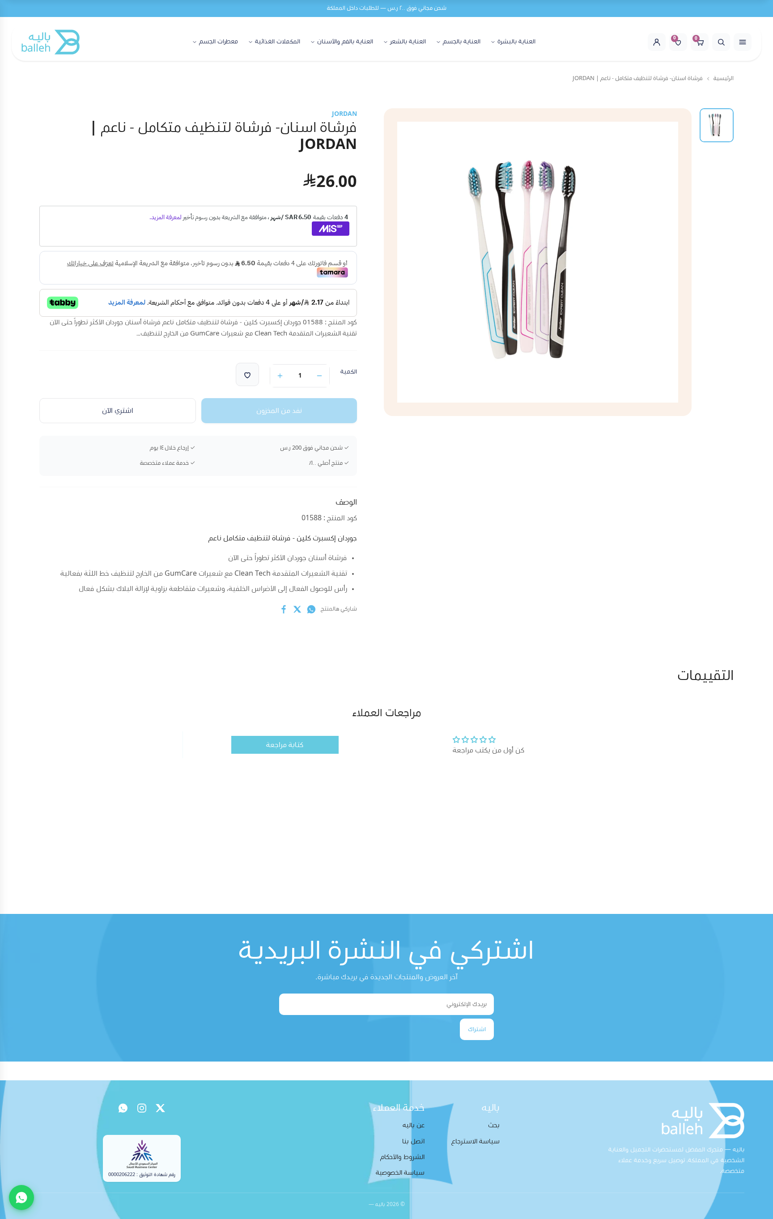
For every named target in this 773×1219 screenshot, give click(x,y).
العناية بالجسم (461, 41)
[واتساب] (123, 1108)
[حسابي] (657, 42)
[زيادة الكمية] (280, 376)
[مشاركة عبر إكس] (297, 609)
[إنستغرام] (141, 1108)
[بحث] (721, 42)
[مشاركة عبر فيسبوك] (284, 609)
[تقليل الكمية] (319, 376)
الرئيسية (724, 78)
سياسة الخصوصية (400, 1172)
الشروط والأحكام (402, 1157)
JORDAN (344, 114)
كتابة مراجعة (284, 744)
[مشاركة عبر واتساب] (311, 609)
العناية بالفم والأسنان (345, 41)
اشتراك (477, 1029)
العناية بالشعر (408, 41)
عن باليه (414, 1125)
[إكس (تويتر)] (160, 1108)
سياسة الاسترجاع (475, 1141)
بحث (494, 1125)
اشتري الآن (117, 410)
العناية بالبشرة (516, 41)
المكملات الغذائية (277, 41)
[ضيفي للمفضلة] (247, 374)
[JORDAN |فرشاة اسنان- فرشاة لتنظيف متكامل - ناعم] (717, 125)
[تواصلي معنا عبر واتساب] (21, 1197)
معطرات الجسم (218, 41)
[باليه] (50, 42)
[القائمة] (743, 42)
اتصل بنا (413, 1141)
